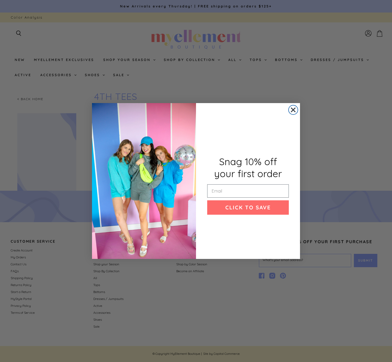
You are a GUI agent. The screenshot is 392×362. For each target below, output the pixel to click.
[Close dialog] (293, 110)
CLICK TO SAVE (248, 207)
